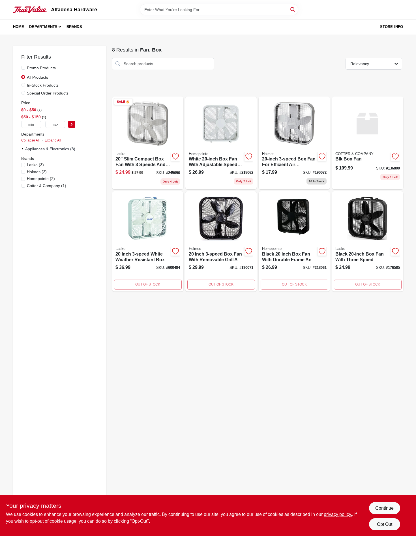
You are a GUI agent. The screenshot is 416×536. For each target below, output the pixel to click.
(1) (46, 185)
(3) (35, 164)
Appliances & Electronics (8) (50, 149)
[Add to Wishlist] (175, 156)
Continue (384, 508)
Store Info (391, 27)
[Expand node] (23, 148)
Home (18, 27)
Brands (74, 27)
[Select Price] (71, 124)
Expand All (53, 140)
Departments (43, 27)
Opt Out (384, 524)
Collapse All (30, 140)
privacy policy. (338, 514)
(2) (37, 172)
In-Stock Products (43, 85)
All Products (37, 77)
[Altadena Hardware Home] (30, 9)
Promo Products (41, 68)
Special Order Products (47, 93)
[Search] (293, 9)
